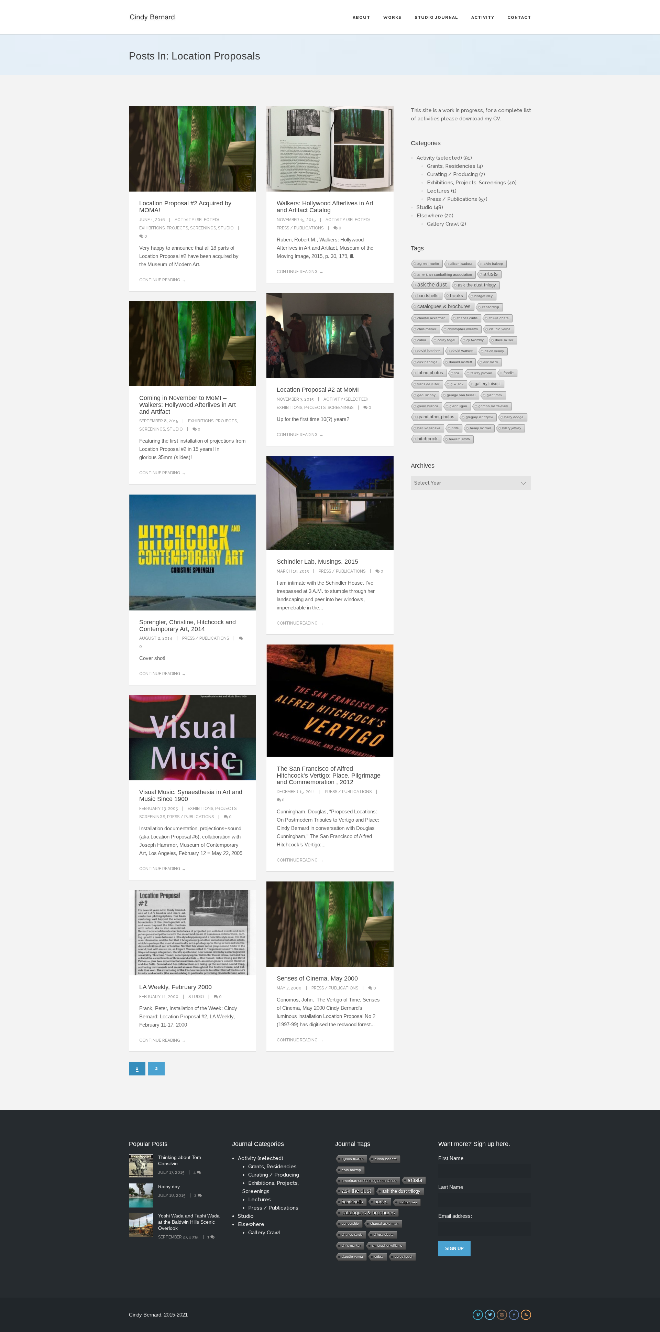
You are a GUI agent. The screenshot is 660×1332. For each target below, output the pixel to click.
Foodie (509, 373)
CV (496, 119)
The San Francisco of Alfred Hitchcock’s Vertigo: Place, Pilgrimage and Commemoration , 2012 (329, 775)
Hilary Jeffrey (511, 428)
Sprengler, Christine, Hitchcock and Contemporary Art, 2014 (187, 625)
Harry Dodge (514, 417)
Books (456, 295)
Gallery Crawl (443, 224)
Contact (519, 17)
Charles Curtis (467, 318)
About (361, 17)
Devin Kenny (494, 351)
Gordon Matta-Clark (493, 406)
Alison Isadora (461, 264)
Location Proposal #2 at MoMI (318, 389)
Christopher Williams (463, 329)
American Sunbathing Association (444, 274)
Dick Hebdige (427, 362)
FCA (456, 373)
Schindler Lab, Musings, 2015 (317, 561)
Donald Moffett (460, 362)
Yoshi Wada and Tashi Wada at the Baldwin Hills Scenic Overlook (189, 1222)
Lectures (438, 191)
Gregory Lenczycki (479, 417)
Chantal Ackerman (431, 318)
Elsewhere (430, 216)
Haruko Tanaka (428, 428)
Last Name (450, 1187)
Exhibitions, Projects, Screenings (177, 228)
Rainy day (169, 1186)
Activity (482, 17)
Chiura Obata (499, 318)
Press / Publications (300, 228)
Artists (490, 274)
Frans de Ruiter (428, 384)
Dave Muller (504, 340)
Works (392, 17)
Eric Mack (490, 362)
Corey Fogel (446, 340)
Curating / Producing (452, 174)
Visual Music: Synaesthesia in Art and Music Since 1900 (190, 795)
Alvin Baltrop (493, 264)
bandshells (428, 295)
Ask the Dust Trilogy (477, 285)
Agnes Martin (428, 263)
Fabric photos (430, 372)
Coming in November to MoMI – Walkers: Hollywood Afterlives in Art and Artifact (187, 404)
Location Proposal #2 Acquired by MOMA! (185, 207)
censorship (490, 307)
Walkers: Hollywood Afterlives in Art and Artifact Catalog (325, 207)
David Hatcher (428, 351)
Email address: (455, 1216)
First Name (450, 1158)
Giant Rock (494, 395)
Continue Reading (159, 280)
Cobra (421, 340)
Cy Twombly (475, 340)
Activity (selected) (197, 219)
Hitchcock (427, 438)
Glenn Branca (427, 406)
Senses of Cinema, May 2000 (317, 978)
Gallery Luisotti (487, 383)
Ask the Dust (432, 285)
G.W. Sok (457, 384)
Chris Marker (426, 329)
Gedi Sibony (426, 395)
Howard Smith (459, 439)
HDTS (455, 428)
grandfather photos (435, 416)
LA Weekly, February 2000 (175, 987)
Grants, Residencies (451, 166)
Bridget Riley (483, 296)
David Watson (462, 351)
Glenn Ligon (458, 406)
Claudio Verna (499, 329)
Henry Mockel (480, 428)
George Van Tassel (461, 395)
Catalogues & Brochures (444, 306)
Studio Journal (436, 17)
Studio (225, 228)
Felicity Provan (481, 373)
